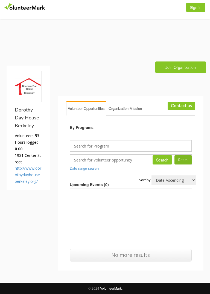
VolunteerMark (111, 288)
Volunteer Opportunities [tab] (86, 108)
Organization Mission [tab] (125, 108)
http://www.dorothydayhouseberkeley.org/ (28, 175)
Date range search (84, 168)
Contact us (181, 106)
